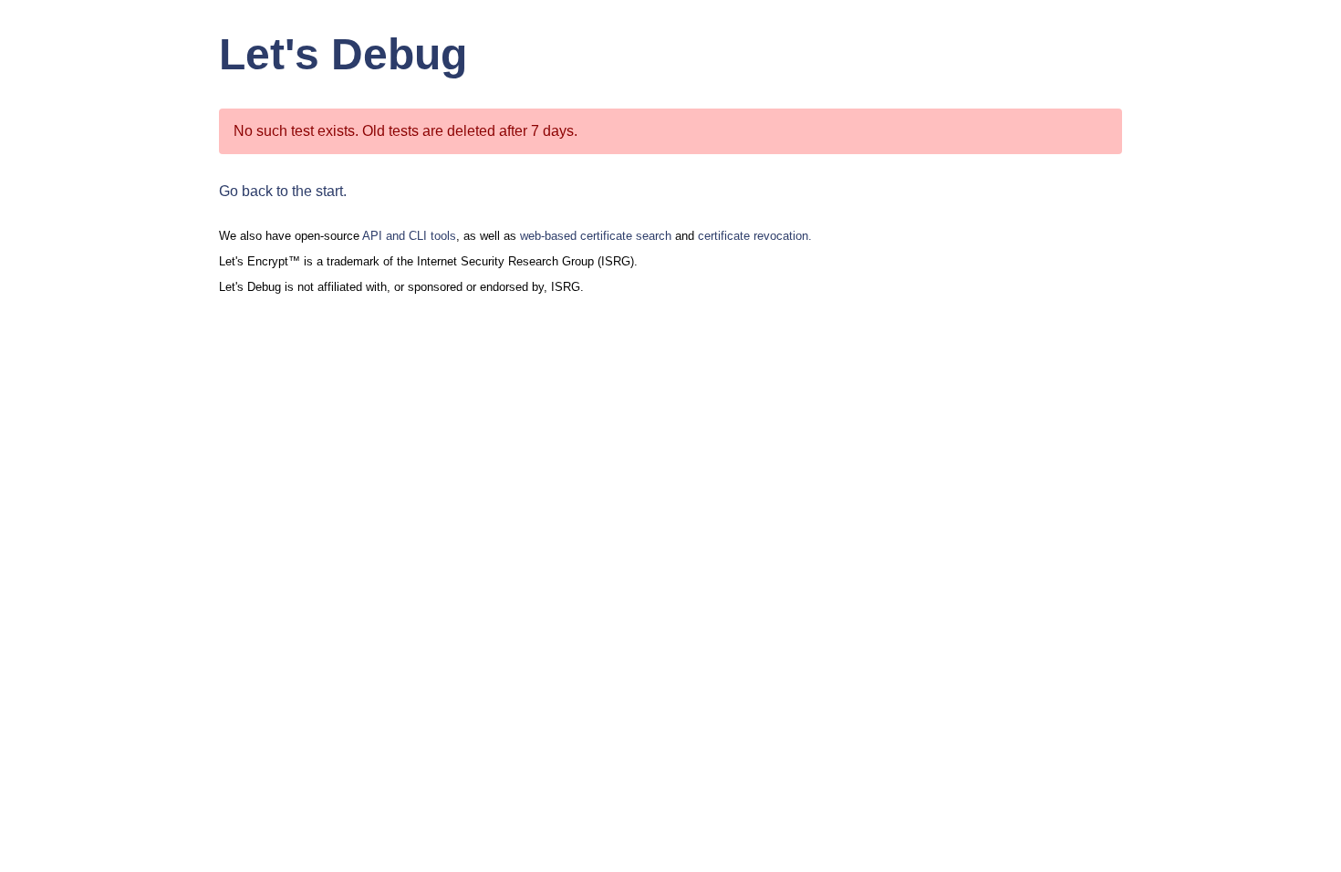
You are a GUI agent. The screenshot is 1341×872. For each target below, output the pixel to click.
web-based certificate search (595, 236)
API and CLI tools (409, 236)
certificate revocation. (755, 236)
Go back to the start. (283, 191)
